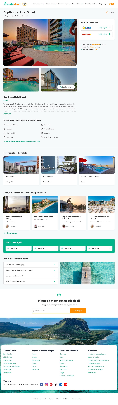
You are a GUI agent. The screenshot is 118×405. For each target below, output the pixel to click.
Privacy (58, 399)
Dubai (5, 100)
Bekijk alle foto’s (67, 87)
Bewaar (111, 12)
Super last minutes (9, 363)
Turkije (34, 363)
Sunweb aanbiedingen (95, 369)
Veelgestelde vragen (66, 360)
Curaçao (34, 357)
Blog (61, 357)
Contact (62, 363)
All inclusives (7, 357)
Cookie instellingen (77, 399)
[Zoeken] (105, 4)
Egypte (34, 366)
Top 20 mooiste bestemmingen (98, 360)
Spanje (34, 354)
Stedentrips (7, 369)
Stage (62, 372)
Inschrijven (78, 311)
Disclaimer (66, 399)
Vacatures (63, 369)
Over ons (63, 354)
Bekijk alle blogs (11, 233)
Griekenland (36, 360)
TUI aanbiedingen (94, 363)
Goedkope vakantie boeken (97, 354)
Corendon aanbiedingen (96, 366)
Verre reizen (7, 372)
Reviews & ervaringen (67, 376)
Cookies (51, 399)
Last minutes (7, 360)
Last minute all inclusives (11, 366)
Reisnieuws (92, 372)
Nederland (35, 369)
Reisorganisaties (93, 357)
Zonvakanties (7, 354)
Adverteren (63, 366)
